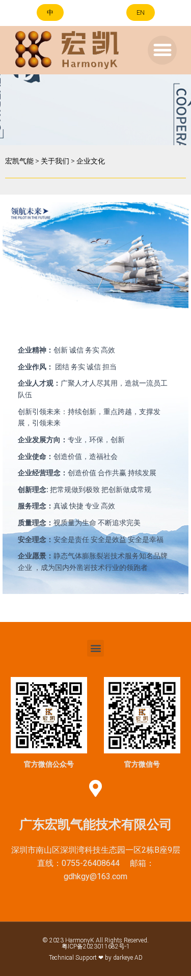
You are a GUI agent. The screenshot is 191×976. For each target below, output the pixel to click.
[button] (50, 12)
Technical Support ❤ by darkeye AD (96, 957)
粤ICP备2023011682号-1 (96, 946)
